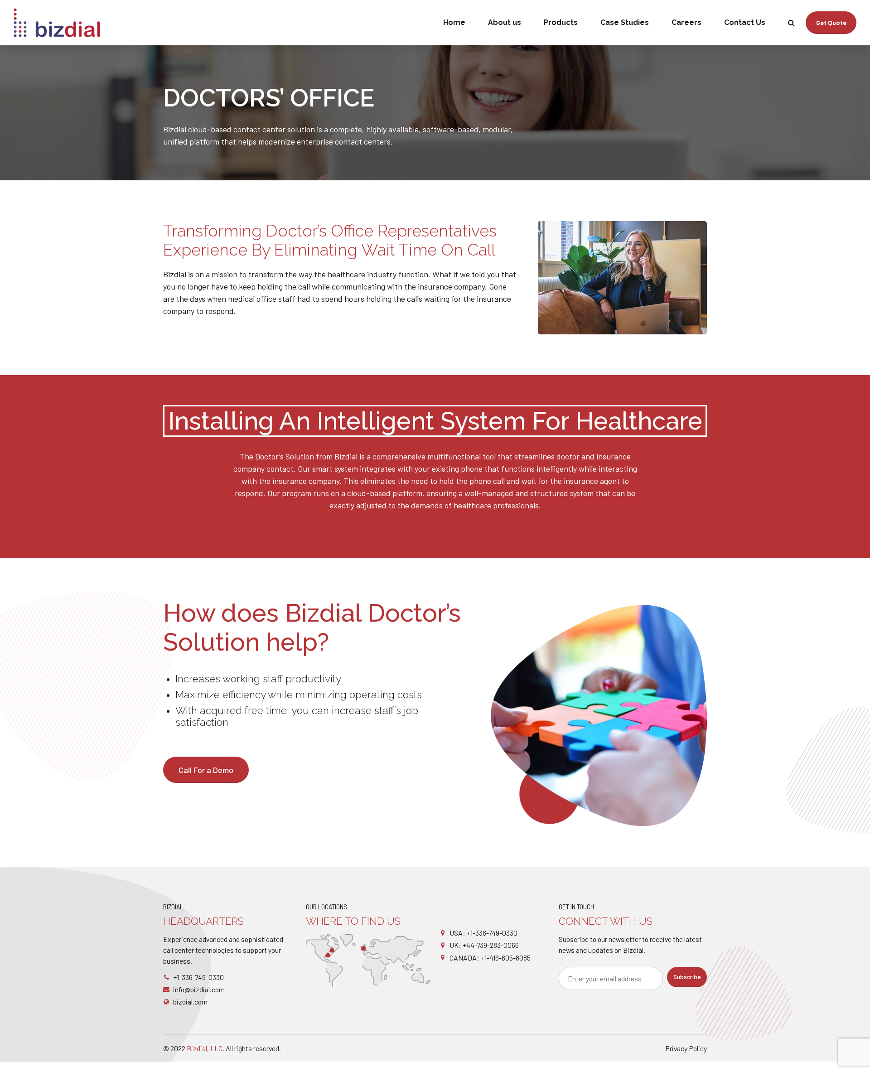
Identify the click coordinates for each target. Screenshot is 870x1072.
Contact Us (744, 22)
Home (454, 22)
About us (504, 22)
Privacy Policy (686, 1048)
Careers (686, 22)
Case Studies (624, 22)
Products (561, 22)
